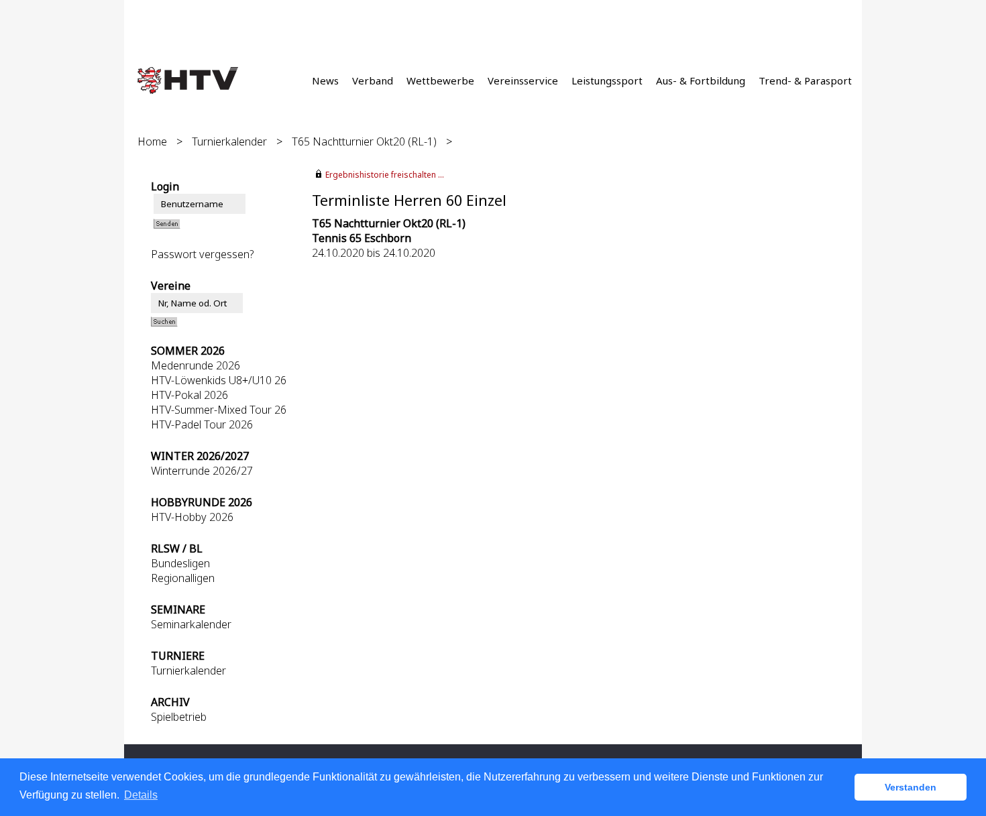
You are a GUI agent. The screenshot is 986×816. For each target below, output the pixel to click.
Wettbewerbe (440, 80)
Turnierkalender (229, 141)
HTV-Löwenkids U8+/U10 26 (218, 380)
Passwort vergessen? (202, 254)
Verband (372, 80)
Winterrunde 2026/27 (202, 470)
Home (152, 141)
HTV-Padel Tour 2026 (202, 424)
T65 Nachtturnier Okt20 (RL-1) (364, 141)
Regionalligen (183, 578)
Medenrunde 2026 (195, 365)
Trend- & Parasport (805, 80)
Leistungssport (607, 80)
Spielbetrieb (179, 716)
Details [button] (141, 795)
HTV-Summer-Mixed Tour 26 (218, 409)
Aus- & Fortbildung (700, 80)
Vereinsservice (523, 80)
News (325, 80)
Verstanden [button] (910, 787)
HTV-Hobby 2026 (192, 517)
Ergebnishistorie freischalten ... (384, 174)
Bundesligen (180, 563)
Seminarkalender (191, 624)
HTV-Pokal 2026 (189, 395)
